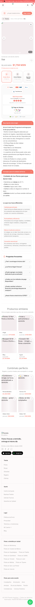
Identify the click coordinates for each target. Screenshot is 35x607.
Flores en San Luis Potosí (11, 565)
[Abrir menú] (3, 5)
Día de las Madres (16, 585)
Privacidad (7, 520)
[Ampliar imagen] (30, 24)
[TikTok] (8, 449)
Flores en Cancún (9, 569)
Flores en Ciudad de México (12, 549)
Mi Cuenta (7, 527)
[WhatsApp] (11, 449)
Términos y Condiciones (11, 524)
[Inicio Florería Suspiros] (17, 5)
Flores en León (20, 559)
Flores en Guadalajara (10, 552)
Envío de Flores (19, 18)
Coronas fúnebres (19, 589)
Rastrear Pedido (9, 494)
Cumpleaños (7, 582)
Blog (5, 531)
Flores (5, 465)
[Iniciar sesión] (28, 5)
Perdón (25, 585)
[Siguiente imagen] (31, 38)
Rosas (5, 468)
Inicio (12, 18)
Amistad (6, 585)
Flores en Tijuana (21, 562)
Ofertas (6, 478)
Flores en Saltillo (23, 555)
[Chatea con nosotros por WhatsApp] (30, 602)
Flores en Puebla (24, 552)
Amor (23, 582)
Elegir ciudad (27, 13)
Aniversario (16, 582)
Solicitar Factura (9, 498)
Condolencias (8, 589)
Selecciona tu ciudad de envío (10, 68)
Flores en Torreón (9, 559)
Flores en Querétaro (10, 555)
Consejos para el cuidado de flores (14, 171)
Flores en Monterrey (10, 545)
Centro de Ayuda (9, 491)
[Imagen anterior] (4, 38)
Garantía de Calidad (10, 501)
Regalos (6, 475)
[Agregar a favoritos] (31, 60)
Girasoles (6, 471)
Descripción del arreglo (10, 123)
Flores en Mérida (9, 562)
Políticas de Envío (9, 517)
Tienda (7, 19)
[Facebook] (5, 449)
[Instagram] (2, 449)
